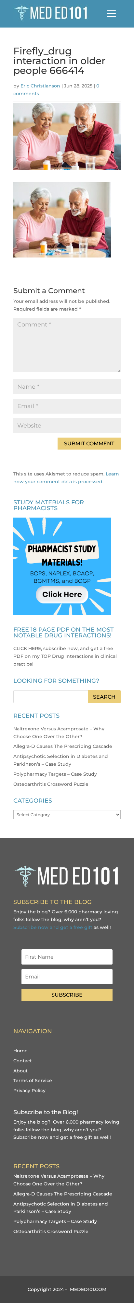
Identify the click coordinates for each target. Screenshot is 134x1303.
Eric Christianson (40, 86)
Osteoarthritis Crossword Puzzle (50, 784)
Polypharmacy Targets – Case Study (55, 774)
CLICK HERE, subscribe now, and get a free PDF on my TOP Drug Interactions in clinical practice (65, 656)
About (20, 1071)
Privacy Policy (29, 1090)
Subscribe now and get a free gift (52, 927)
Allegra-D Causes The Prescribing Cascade (62, 746)
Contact (22, 1061)
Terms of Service (32, 1080)
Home (20, 1051)
